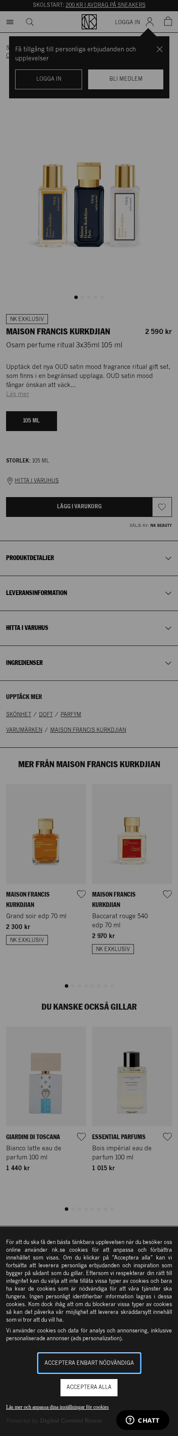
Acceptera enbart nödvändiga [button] (89, 1363)
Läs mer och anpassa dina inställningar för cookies (57, 1407)
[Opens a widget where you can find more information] (142, 1421)
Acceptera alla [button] (89, 1387)
